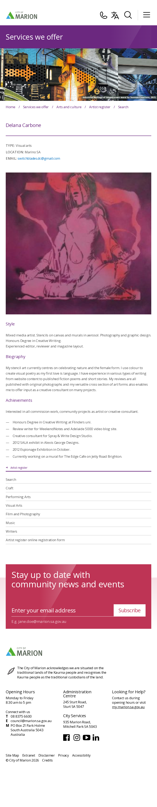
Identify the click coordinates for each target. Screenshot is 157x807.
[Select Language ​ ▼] (115, 15)
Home (10, 107)
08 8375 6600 (21, 716)
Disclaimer (46, 755)
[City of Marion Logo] (22, 15)
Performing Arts (18, 496)
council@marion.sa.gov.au (31, 721)
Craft (9, 488)
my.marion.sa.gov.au (128, 707)
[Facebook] (67, 740)
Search (11, 479)
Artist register (99, 107)
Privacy (63, 755)
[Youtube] (87, 740)
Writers (11, 531)
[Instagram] (77, 740)
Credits (47, 760)
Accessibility (81, 755)
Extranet (28, 755)
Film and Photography (23, 514)
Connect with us (18, 711)
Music (10, 522)
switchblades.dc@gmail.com (39, 158)
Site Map (12, 755)
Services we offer (36, 107)
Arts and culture (69, 107)
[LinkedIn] (96, 740)
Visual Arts (14, 505)
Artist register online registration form (35, 540)
